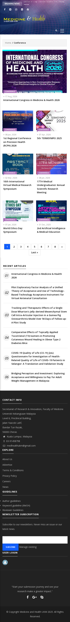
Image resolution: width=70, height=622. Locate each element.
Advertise (7, 464)
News (5, 486)
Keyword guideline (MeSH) (16, 505)
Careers (6, 481)
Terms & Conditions (13, 470)
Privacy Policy (9, 475)
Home (8, 42)
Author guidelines (11, 500)
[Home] (35, 19)
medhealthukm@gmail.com (21, 445)
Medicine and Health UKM (33, 611)
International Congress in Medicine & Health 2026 (36, 275)
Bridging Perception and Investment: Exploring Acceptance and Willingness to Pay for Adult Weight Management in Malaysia (38, 377)
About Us (7, 459)
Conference (10, 91)
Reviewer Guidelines (12, 510)
